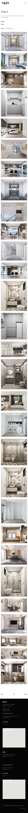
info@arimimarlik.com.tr (8, 713)
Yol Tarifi (5, 722)
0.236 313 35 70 (6, 709)
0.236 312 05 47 (6, 710)
